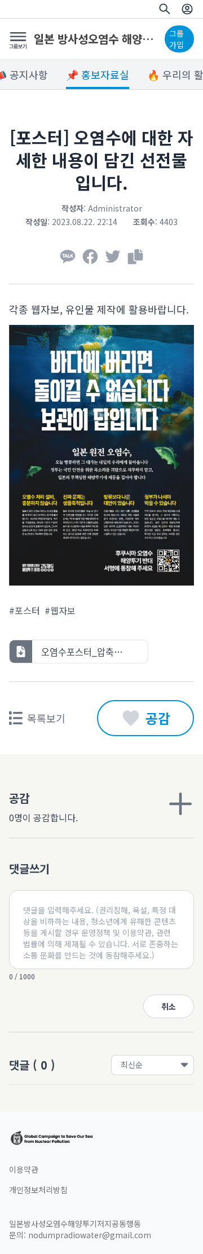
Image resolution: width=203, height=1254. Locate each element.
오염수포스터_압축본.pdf (90, 651)
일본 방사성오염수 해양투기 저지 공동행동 (97, 39)
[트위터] (113, 257)
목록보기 (46, 718)
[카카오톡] (68, 257)
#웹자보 (60, 610)
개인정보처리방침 (38, 1189)
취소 (168, 1006)
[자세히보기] (180, 803)
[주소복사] (135, 257)
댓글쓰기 (29, 868)
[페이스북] (90, 257)
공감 (157, 718)
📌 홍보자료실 (97, 74)
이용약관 (23, 1169)
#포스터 (24, 610)
